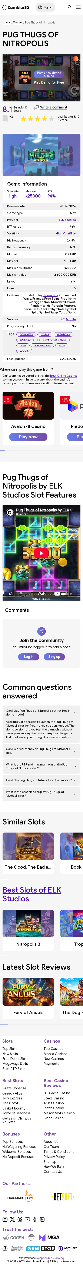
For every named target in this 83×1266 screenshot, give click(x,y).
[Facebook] (34, 1221)
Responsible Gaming (50, 1258)
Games (17, 22)
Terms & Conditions (59, 1152)
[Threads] (20, 1221)
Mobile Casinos (55, 1054)
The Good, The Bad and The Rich (38, 867)
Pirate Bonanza (14, 1088)
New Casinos (54, 1059)
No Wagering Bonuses (19, 1147)
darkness (26, 334)
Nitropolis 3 (28, 944)
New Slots (10, 1054)
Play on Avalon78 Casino (49, 74)
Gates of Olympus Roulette (16, 1120)
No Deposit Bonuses (18, 1157)
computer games (54, 339)
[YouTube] (27, 1221)
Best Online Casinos (63, 376)
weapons (63, 334)
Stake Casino (54, 1098)
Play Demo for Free (49, 83)
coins (45, 334)
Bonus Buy (50, 295)
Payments (51, 1064)
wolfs (24, 350)
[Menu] (78, 7)
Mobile (71, 319)
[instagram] (5, 1221)
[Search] (69, 7)
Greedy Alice (12, 1093)
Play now (28, 437)
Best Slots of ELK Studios (32, 894)
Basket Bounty (13, 1108)
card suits (27, 339)
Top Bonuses (12, 1142)
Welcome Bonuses (16, 1152)
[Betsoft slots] (63, 1196)
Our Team (51, 1147)
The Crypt (10, 1103)
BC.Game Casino (57, 1093)
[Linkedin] (42, 1221)
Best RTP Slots (14, 1069)
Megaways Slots (15, 1064)
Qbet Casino (54, 1118)
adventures (42, 345)
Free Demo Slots (15, 1059)
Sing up (54, 657)
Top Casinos (53, 1049)
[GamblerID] (15, 7)
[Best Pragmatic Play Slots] (20, 1196)
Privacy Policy (54, 1157)
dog (23, 345)
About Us (51, 1142)
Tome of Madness (16, 1113)
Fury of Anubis (28, 1012)
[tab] (2, 450)
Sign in (48, 7)
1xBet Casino (54, 1103)
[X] (12, 1221)
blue (62, 345)
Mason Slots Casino (59, 1113)
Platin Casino (54, 1108)
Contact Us (53, 1172)
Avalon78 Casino (28, 426)
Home (6, 22)
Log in (29, 657)
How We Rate (54, 1167)
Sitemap (50, 1162)
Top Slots (9, 1049)
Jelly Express (12, 1098)
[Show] (75, 713)
